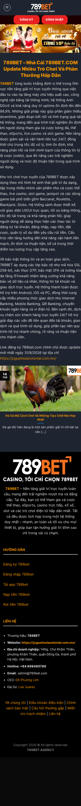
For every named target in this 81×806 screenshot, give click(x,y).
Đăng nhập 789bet (18, 574)
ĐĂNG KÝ (26, 19)
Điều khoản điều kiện (46, 702)
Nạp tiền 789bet (16, 594)
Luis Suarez (26, 687)
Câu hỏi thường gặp (48, 708)
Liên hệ (54, 713)
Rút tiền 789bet (16, 604)
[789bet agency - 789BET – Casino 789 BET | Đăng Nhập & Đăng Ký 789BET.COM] (41, 7)
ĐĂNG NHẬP (55, 19)
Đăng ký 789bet (16, 564)
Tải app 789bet (15, 584)
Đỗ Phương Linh (27, 680)
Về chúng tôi (15, 702)
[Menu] (7, 7)
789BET (7, 83)
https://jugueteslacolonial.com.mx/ (28, 358)
